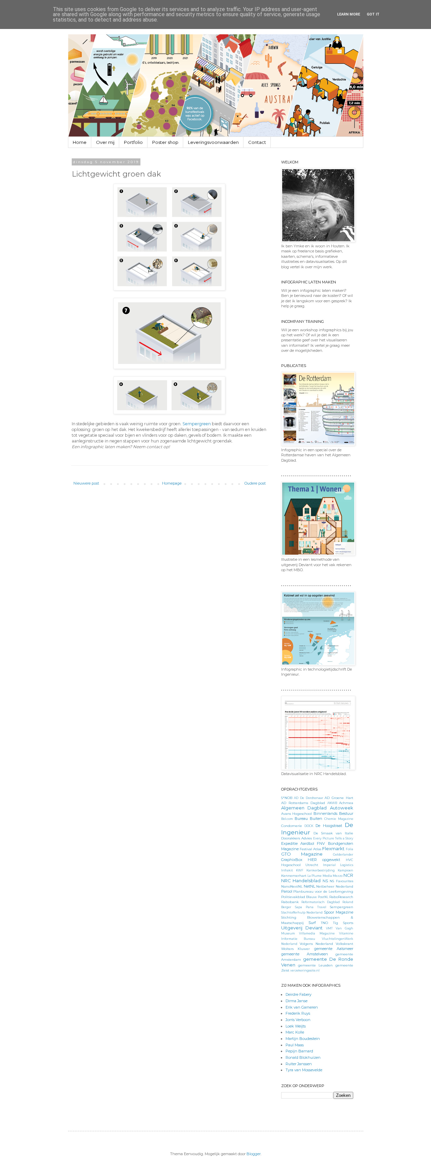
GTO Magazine (302, 854)
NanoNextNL (292, 886)
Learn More (348, 14)
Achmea (346, 803)
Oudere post (255, 483)
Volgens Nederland (316, 944)
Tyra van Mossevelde (304, 1070)
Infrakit (287, 870)
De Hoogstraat (329, 825)
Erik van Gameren (302, 1007)
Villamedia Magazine (317, 933)
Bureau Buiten (308, 818)
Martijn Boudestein (303, 1038)
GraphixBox (291, 859)
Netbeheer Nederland (334, 886)
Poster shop (165, 142)
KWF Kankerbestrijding (315, 870)
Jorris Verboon (298, 1019)
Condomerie (291, 826)
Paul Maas (295, 1045)
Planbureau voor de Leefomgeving (323, 891)
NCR (348, 875)
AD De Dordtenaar (308, 798)
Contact (257, 142)
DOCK (308, 826)
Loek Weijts (296, 1026)
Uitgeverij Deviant (302, 927)
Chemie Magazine (338, 819)
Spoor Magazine (338, 912)
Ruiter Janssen (299, 1063)
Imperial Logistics (338, 865)
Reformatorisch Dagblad (320, 902)
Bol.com (287, 819)
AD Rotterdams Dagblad (303, 803)
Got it (373, 14)
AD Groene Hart (339, 798)
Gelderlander (343, 854)
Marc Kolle (295, 1032)
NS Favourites (341, 881)
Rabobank (290, 902)
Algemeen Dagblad (304, 807)
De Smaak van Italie (333, 833)
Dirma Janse (296, 1000)
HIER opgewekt (324, 859)
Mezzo (337, 876)
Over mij (105, 142)
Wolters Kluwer (295, 949)
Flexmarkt (333, 848)
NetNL (309, 886)
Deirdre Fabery (298, 994)
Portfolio (133, 142)
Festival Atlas (310, 849)
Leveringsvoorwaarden (213, 142)
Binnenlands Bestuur (333, 813)
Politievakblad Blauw (299, 897)
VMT (329, 928)
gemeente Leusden (315, 965)
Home (80, 142)
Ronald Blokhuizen (303, 1057)
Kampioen (345, 870)
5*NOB (286, 798)
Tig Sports (343, 923)
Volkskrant (344, 944)
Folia (349, 849)
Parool (286, 891)
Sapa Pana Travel (310, 907)
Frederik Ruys (298, 1013)
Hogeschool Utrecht (299, 865)
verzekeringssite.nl (305, 970)
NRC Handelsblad (301, 880)
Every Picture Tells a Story (333, 838)
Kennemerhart (293, 875)
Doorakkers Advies (296, 838)
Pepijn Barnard (299, 1051)
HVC (349, 860)
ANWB (332, 803)
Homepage (171, 483)
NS (325, 881)
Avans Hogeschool (296, 813)
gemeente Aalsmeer (333, 948)
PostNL (323, 897)
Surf (312, 922)
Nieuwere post (86, 483)
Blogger (253, 1153)
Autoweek (341, 807)
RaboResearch (341, 897)
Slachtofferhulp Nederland (302, 912)
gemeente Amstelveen (304, 954)
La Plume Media (319, 876)
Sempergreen (197, 423)
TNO (324, 923)
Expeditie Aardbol (297, 843)
